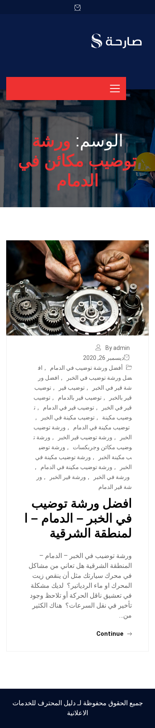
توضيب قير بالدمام (80, 397)
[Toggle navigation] (115, 88)
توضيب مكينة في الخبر (68, 417)
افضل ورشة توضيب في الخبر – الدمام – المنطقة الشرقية (78, 518)
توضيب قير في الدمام (68, 407)
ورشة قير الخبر (68, 477)
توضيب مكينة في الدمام (101, 427)
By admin (117, 348)
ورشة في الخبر (111, 477)
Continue (110, 633)
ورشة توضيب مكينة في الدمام (76, 467)
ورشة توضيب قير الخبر (85, 437)
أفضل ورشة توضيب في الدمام (86, 367)
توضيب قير (72, 387)
